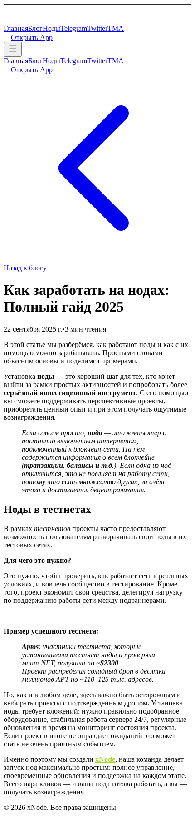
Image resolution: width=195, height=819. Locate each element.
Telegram (73, 28)
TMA (115, 28)
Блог (35, 28)
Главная (16, 28)
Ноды (51, 28)
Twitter (97, 28)
